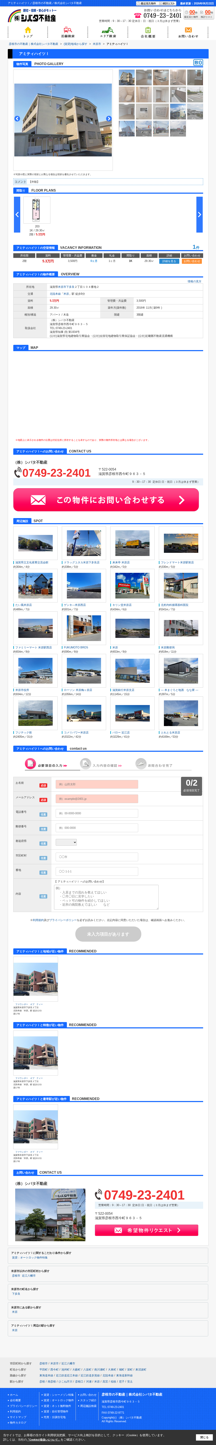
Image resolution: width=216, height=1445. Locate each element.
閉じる (204, 1437)
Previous (17, 118)
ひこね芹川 (65, 1381)
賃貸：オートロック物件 (59, 1400)
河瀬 (89, 1381)
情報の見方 (194, 281)
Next (109, 118)
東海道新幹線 (124, 1375)
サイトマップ (18, 1417)
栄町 (130, 1369)
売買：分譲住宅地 (55, 1417)
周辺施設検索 (88, 1406)
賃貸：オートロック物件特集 (30, 1257)
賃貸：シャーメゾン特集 (59, 1394)
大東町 (112, 1369)
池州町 (65, 1369)
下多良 (70, 286)
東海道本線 (46, 1375)
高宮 (105, 1381)
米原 (66, 293)
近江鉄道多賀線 (90, 1375)
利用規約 (38, 920)
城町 (121, 1369)
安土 (130, 1381)
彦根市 (16, 1275)
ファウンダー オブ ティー (29, 1004)
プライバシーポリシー (63, 920)
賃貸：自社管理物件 (56, 1411)
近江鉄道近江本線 (67, 1375)
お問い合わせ (192, 261)
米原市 (62, 286)
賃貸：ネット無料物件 (57, 1406)
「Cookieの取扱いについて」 (44, 1439)
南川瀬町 (99, 1369)
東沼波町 (140, 1369)
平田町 (43, 1369)
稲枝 (113, 1381)
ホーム (14, 1394)
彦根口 (79, 1381)
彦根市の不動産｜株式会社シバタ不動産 (132, 1394)
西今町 (54, 1369)
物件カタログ (18, 1422)
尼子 (121, 1381)
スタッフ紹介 (88, 1400)
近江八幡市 (29, 1275)
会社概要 (15, 1400)
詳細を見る (169, 261)
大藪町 (76, 1369)
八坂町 (87, 1369)
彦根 (42, 1381)
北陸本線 (55, 293)
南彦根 (52, 1381)
